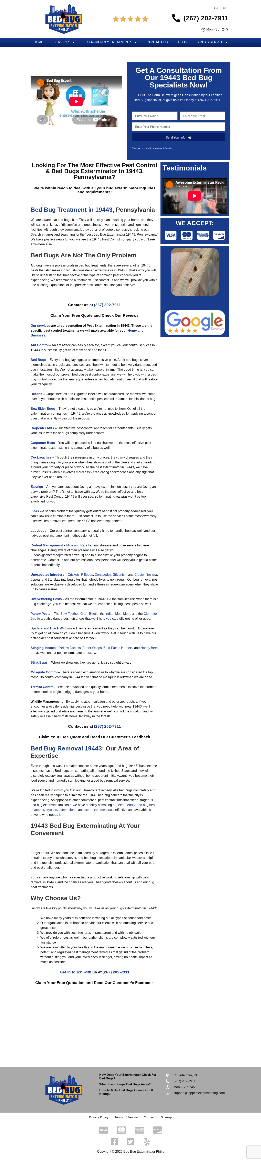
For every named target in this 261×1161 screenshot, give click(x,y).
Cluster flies (143, 574)
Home (38, 42)
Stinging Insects (43, 648)
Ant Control (40, 345)
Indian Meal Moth (117, 613)
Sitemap (166, 1117)
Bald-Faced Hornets (118, 648)
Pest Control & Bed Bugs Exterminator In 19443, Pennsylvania (101, 171)
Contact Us (157, 42)
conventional (68, 809)
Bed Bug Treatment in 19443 (72, 209)
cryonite (51, 809)
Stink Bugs (39, 662)
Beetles (36, 394)
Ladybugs (38, 530)
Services (61, 42)
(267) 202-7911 (209, 100)
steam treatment (95, 809)
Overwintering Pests (46, 599)
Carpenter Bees (43, 443)
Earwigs (37, 486)
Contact (149, 1117)
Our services (40, 325)
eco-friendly (126, 805)
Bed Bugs (38, 360)
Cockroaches (41, 457)
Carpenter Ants (42, 428)
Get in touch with (75, 972)
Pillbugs (87, 574)
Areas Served (210, 42)
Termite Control (42, 687)
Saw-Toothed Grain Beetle (79, 613)
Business (38, 335)
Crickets (74, 574)
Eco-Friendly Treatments (108, 42)
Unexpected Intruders (47, 574)
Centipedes (103, 574)
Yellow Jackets (70, 648)
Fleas (35, 511)
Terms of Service (126, 1117)
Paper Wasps (92, 648)
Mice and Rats (76, 545)
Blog (182, 42)
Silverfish (119, 574)
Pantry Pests (40, 613)
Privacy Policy (98, 1117)
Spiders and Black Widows (51, 628)
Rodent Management (47, 545)
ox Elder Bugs (44, 408)
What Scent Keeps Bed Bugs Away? (125, 1084)
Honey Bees (149, 648)
